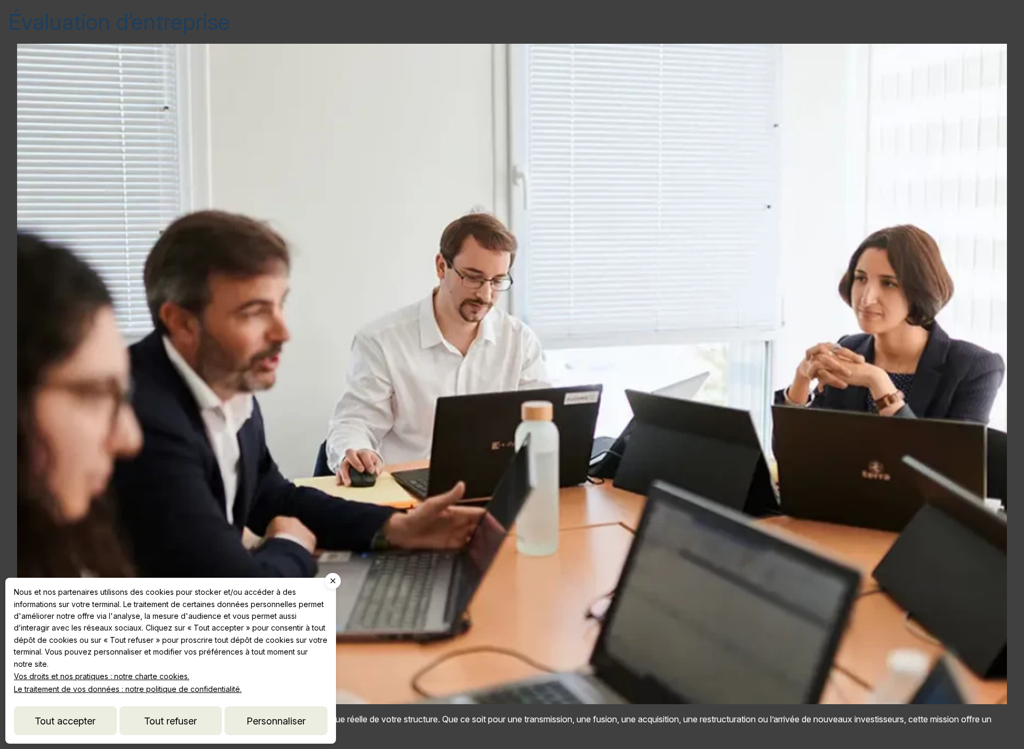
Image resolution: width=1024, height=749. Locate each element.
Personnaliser (276, 721)
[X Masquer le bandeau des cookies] (333, 581)
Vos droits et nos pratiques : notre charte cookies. (101, 676)
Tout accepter (65, 721)
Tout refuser (170, 721)
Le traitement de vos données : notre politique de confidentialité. (128, 689)
